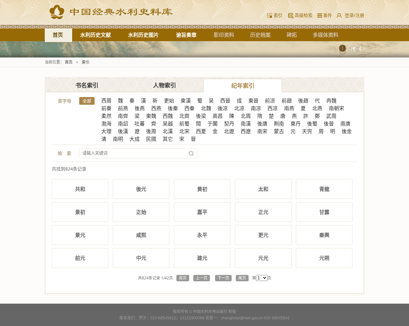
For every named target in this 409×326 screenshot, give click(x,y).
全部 (86, 101)
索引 (278, 15)
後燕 (140, 108)
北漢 (168, 131)
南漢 (246, 123)
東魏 (151, 116)
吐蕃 (140, 123)
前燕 (123, 108)
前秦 (106, 108)
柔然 (106, 116)
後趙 (303, 100)
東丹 (295, 123)
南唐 (345, 123)
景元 (80, 235)
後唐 (262, 123)
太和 (263, 189)
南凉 (256, 108)
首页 (58, 34)
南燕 (289, 108)
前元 (80, 258)
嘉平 (202, 212)
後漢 (123, 131)
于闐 (212, 123)
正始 (141, 212)
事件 (326, 15)
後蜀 (312, 123)
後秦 (173, 108)
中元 (141, 258)
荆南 (279, 123)
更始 (169, 100)
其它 (168, 139)
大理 (106, 131)
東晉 (253, 100)
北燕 (317, 108)
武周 (331, 116)
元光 (263, 258)
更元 (263, 235)
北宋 (184, 131)
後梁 (201, 116)
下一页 (223, 278)
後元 (141, 189)
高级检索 (304, 15)
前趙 (287, 100)
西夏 (201, 131)
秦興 (324, 235)
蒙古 (279, 131)
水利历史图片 (143, 34)
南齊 (123, 116)
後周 (151, 131)
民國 (151, 139)
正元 (263, 212)
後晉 (329, 123)
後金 (347, 131)
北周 (246, 116)
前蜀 (184, 123)
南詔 (123, 123)
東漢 (186, 100)
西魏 (168, 116)
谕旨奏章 (186, 34)
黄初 (202, 189)
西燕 (156, 108)
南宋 (262, 131)
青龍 (324, 189)
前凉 (270, 100)
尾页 (242, 278)
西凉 (272, 108)
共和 (80, 189)
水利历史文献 (95, 34)
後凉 (223, 108)
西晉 (225, 100)
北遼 (229, 131)
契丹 (229, 123)
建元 (202, 258)
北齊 (184, 116)
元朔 (324, 258)
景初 (80, 212)
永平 (202, 235)
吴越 (168, 123)
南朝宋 (336, 108)
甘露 (324, 212)
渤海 (106, 123)
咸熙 (141, 235)
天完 (307, 131)
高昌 (217, 116)
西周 (106, 100)
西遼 (246, 131)
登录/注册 (354, 15)
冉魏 (331, 100)
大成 (134, 139)
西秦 (189, 108)
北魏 (206, 108)
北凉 (239, 108)
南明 (118, 139)
